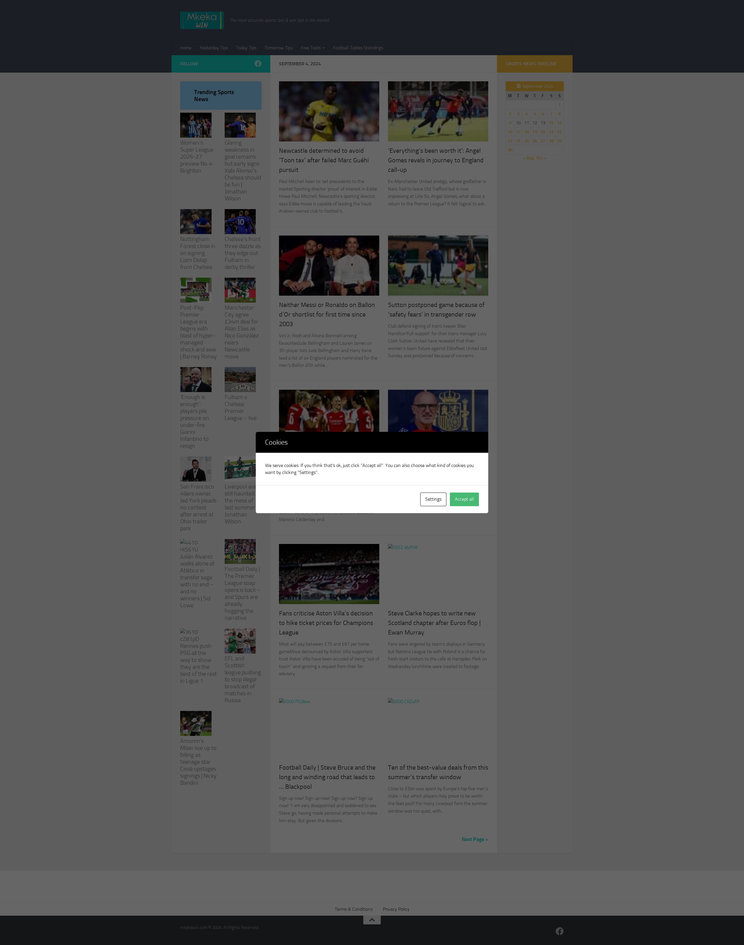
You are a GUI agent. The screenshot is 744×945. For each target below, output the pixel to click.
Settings (433, 499)
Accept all (464, 499)
